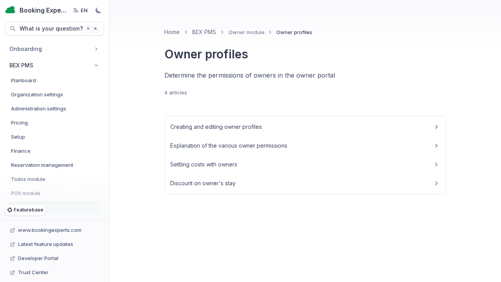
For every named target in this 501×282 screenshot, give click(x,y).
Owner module (247, 32)
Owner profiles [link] (294, 32)
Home (172, 32)
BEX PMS (204, 32)
